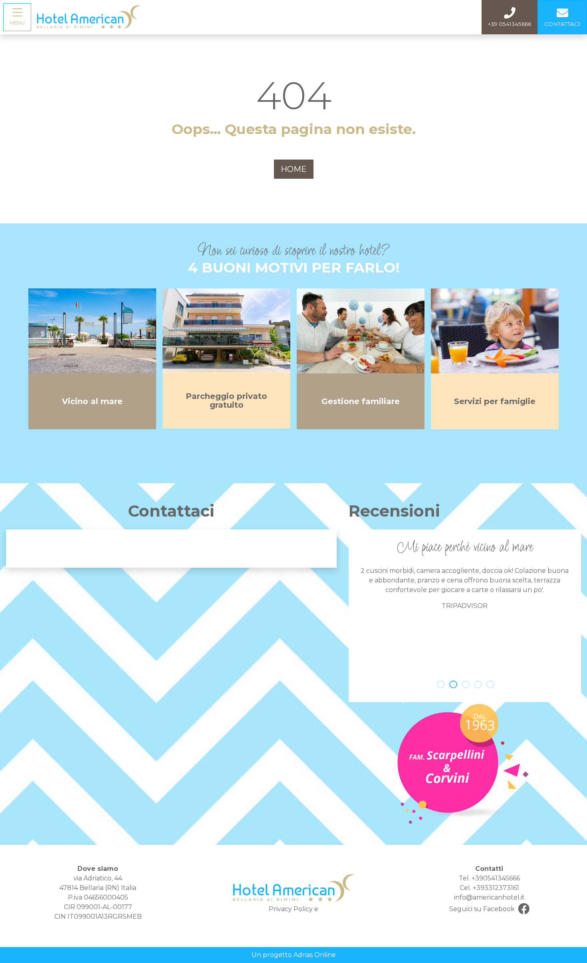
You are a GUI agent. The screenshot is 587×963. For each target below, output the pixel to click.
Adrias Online (315, 955)
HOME (294, 169)
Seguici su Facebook (482, 909)
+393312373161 (496, 888)
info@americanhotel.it (489, 897)
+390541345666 (496, 878)
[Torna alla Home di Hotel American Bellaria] (88, 16)
